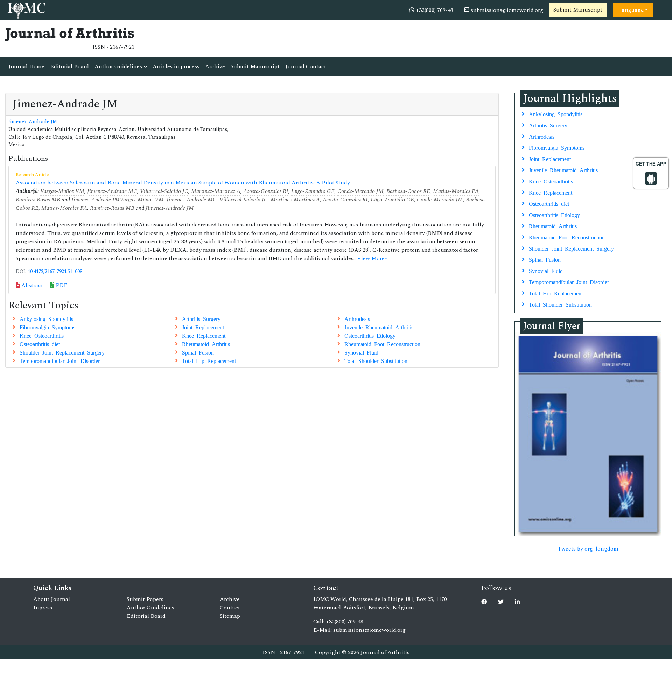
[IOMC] (26, 10)
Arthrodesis (357, 318)
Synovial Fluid (361, 352)
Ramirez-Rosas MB (38, 199)
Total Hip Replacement (209, 360)
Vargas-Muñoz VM (62, 191)
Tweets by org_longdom (588, 549)
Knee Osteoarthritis (42, 335)
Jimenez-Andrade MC (112, 191)
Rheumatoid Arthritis (206, 343)
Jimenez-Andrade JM (32, 122)
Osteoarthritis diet (40, 343)
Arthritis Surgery (201, 318)
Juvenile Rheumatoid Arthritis (378, 327)
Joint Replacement (203, 327)
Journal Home (26, 66)
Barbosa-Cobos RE (408, 191)
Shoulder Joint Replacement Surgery (62, 352)
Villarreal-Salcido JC (164, 191)
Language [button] (631, 10)
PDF (60, 285)
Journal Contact (305, 66)
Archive (215, 66)
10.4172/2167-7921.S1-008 (55, 271)
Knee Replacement (203, 335)
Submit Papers (145, 599)
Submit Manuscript (577, 10)
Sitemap (230, 616)
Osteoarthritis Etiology (370, 335)
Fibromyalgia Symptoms (47, 327)
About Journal (51, 599)
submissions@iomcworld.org (506, 10)
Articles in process (176, 66)
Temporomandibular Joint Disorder (60, 360)
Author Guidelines (119, 66)
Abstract (31, 285)
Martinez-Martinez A (215, 191)
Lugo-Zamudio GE (313, 191)
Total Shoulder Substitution (375, 360)
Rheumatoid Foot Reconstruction (382, 343)
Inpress (42, 607)
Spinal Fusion (198, 352)
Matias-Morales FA (456, 191)
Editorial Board (69, 66)
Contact (230, 607)
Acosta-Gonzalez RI (265, 191)
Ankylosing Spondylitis (46, 318)
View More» (372, 258)
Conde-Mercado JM (360, 191)
